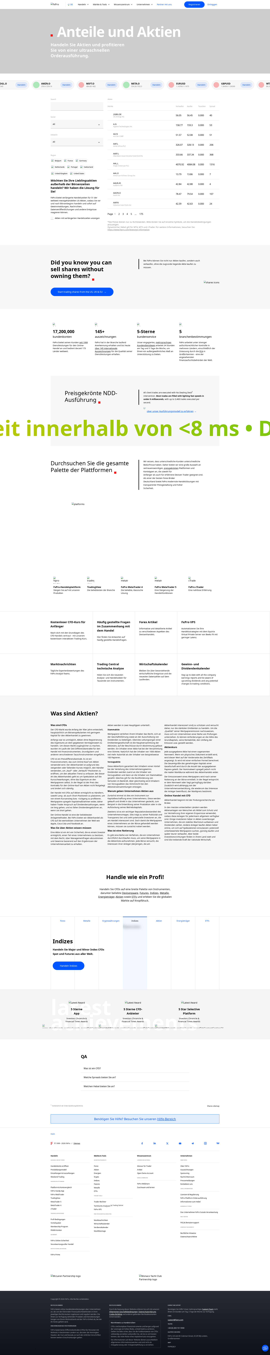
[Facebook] (142, 1143)
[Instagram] (205, 1143)
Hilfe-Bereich (166, 1119)
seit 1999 (83, 342)
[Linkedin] (154, 1143)
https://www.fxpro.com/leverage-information (129, 229)
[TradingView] (218, 1143)
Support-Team (207, 1309)
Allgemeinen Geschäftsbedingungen (123, 1312)
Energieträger (106, 896)
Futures (144, 893)
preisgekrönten (171, 468)
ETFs (134, 896)
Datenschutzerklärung (147, 1312)
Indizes (154, 893)
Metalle (164, 893)
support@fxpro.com (175, 1320)
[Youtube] (180, 1143)
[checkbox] (77, 218)
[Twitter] (167, 1143)
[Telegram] (192, 1143)
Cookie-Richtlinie (115, 1314)
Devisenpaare (130, 893)
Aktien (119, 896)
